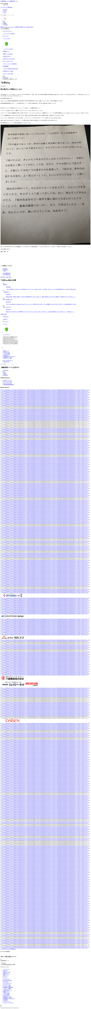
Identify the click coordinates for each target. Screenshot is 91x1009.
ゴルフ (4, 12)
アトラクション (14, 340)
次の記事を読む (7, 274)
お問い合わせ (6, 995)
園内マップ (6, 974)
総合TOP (5, 9)
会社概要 (5, 999)
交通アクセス (6, 992)
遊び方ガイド (6, 973)
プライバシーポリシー (8, 1002)
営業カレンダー (14, 337)
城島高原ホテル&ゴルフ (9, 998)
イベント (5, 977)
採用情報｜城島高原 (8, 987)
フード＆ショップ (14, 341)
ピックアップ (6, 979)
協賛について (6, 991)
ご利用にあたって (7, 990)
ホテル (4, 11)
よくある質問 (6, 994)
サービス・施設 (14, 343)
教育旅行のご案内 (7, 997)
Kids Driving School (7, 980)
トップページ (6, 969)
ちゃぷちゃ (6, 981)
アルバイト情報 (7, 988)
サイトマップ (6, 1001)
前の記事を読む (7, 273)
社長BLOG (5, 77)
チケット (12, 338)
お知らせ (5, 970)
